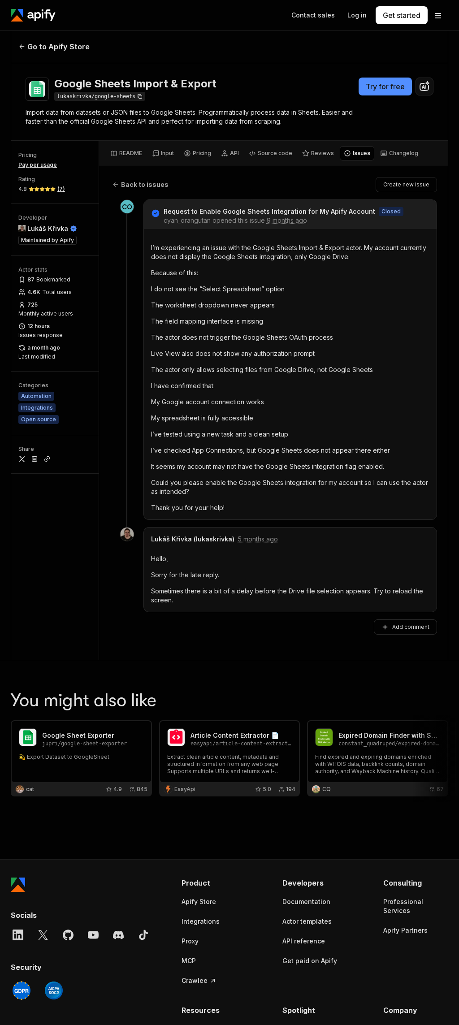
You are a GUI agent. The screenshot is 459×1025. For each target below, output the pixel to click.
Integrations (201, 921)
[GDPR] (21, 990)
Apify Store (199, 901)
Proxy (190, 941)
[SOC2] (54, 990)
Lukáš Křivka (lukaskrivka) (192, 539)
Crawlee (195, 980)
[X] (43, 935)
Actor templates (307, 921)
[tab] (126, 153)
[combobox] (424, 86)
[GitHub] (68, 935)
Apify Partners (405, 930)
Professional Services (403, 906)
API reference (303, 941)
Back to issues (145, 184)
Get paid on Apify (309, 960)
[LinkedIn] (18, 935)
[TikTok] (143, 935)
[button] (214, 883)
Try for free (385, 86)
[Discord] (118, 935)
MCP (189, 960)
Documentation (306, 901)
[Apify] (33, 15)
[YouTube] (93, 935)
